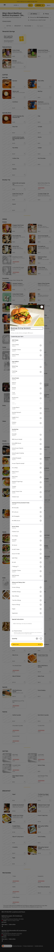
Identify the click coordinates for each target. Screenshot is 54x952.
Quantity (14, 638)
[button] (27, 315)
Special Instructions (18, 619)
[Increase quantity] (41, 639)
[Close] (41, 307)
